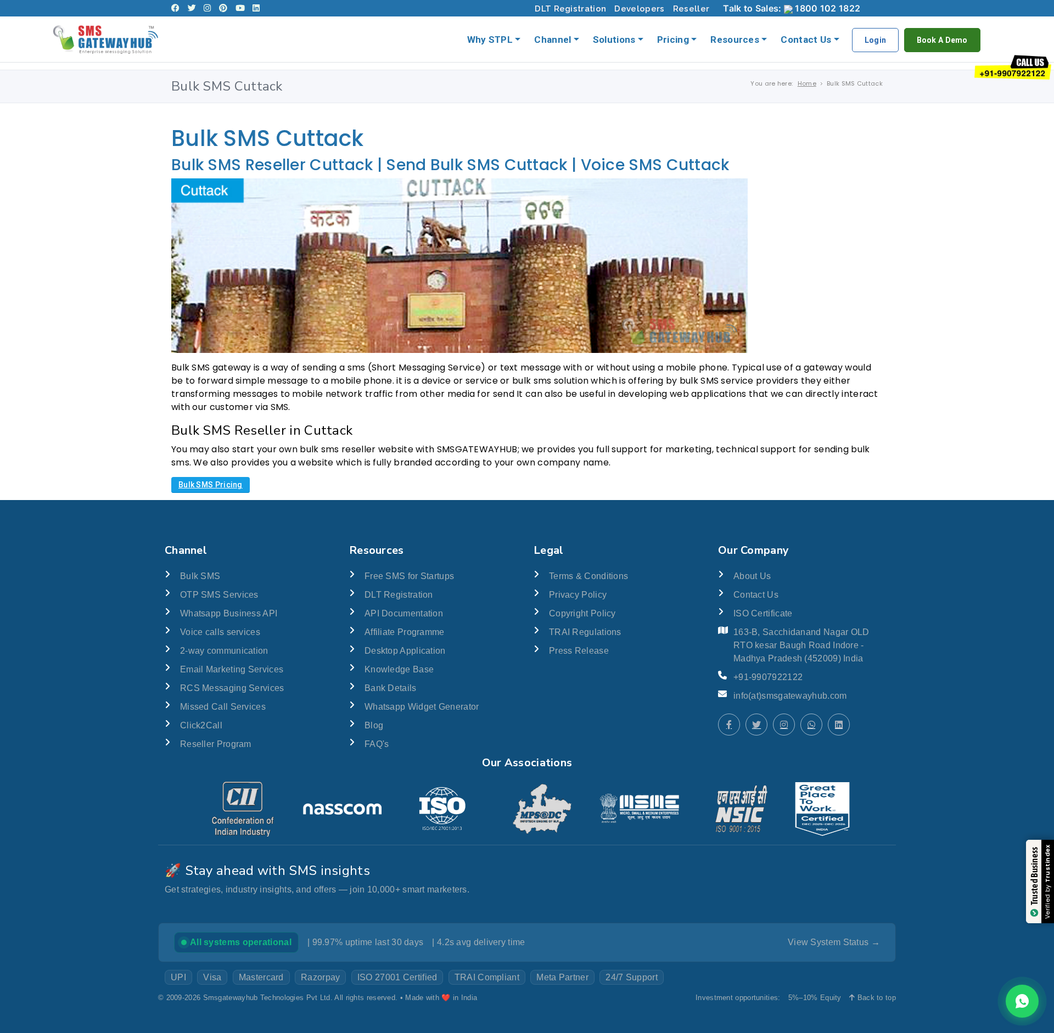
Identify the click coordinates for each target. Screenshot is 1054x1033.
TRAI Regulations (585, 632)
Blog (374, 725)
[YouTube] (240, 8)
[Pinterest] (223, 8)
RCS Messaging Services (232, 688)
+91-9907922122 (768, 677)
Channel (552, 39)
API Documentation (404, 613)
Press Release (579, 650)
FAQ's (377, 744)
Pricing (673, 39)
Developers (639, 9)
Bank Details (391, 688)
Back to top (875, 997)
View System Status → (834, 942)
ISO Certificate (763, 613)
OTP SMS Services (219, 594)
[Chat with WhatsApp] (811, 725)
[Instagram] (207, 8)
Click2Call (201, 725)
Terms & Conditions (588, 576)
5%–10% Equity (815, 997)
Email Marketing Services (231, 669)
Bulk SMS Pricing (210, 484)
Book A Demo (942, 40)
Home (807, 83)
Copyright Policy (582, 613)
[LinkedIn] (256, 8)
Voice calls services (220, 632)
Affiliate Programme (405, 632)
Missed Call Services (223, 706)
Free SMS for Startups (409, 576)
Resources (734, 39)
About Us (752, 576)
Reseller (691, 9)
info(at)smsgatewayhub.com (790, 695)
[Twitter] (192, 8)
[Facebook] (175, 8)
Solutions (614, 39)
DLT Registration (570, 9)
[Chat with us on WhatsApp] (1022, 1001)
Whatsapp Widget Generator (422, 706)
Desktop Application (405, 650)
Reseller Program (215, 744)
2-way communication (224, 650)
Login (876, 40)
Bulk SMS (200, 576)
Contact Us (806, 39)
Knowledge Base (399, 669)
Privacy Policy (578, 594)
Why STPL (490, 39)
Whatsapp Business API (228, 613)
